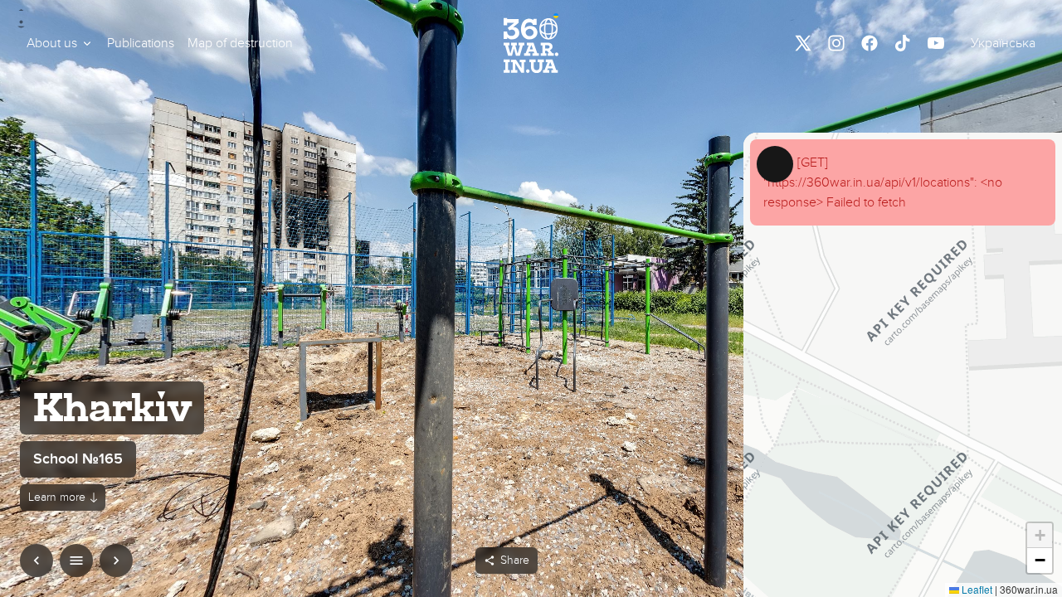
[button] (60, 43)
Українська (1003, 43)
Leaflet (975, 589)
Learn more (56, 497)
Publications (140, 43)
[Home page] (531, 43)
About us (52, 43)
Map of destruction (240, 43)
